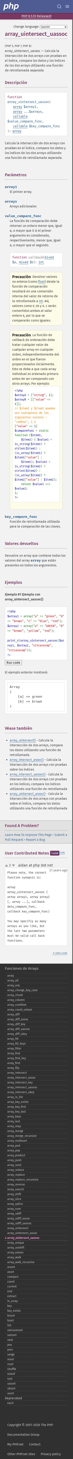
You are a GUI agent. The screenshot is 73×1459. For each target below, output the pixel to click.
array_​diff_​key (16, 1024)
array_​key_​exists (18, 1102)
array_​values (15, 1252)
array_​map (14, 1126)
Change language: (26, 27)
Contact (35, 1444)
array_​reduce (15, 1170)
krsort (11, 1315)
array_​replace (16, 1175)
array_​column (16, 1000)
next (10, 1340)
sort (9, 1378)
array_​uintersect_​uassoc (23, 1238)
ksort (10, 1320)
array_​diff (13, 1014)
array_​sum (14, 1209)
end (9, 1291)
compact (12, 1276)
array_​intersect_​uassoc (22, 1087)
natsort (12, 1335)
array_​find (13, 1053)
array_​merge (15, 1131)
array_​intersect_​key (20, 1082)
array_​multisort (17, 1141)
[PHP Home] (11, 6)
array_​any (13, 985)
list (9, 1325)
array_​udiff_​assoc (18, 1218)
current (12, 1286)
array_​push (14, 1160)
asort (10, 1272)
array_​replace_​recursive (22, 1179)
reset (10, 1359)
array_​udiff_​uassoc (19, 1223)
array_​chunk (15, 995)
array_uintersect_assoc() (27, 794)
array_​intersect (17, 1073)
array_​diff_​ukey (17, 1034)
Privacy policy (51, 1454)
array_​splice (15, 1204)
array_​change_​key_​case (22, 990)
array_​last (13, 1121)
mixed (49, 257)
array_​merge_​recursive (22, 1136)
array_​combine (16, 1005)
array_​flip (13, 1068)
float (41, 282)
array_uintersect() (23, 740)
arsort (11, 1267)
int (41, 262)
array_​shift (14, 1194)
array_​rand (14, 1165)
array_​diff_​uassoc (18, 1029)
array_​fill (12, 1039)
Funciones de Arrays (21, 968)
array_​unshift (15, 1247)
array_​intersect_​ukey (20, 1092)
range (11, 1354)
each (10, 1403)
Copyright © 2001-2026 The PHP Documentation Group (30, 1430)
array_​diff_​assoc (17, 1019)
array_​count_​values (19, 1009)
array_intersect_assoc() (27, 760)
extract (11, 1296)
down (13, 865)
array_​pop (13, 1150)
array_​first (13, 1063)
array (17, 107)
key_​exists (14, 1310)
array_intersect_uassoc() (27, 774)
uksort (11, 1388)
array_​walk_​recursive (20, 1262)
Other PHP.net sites (21, 1454)
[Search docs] (59, 6)
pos (9, 1344)
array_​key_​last (16, 1111)
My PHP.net (15, 1444)
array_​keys (14, 1116)
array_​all (12, 980)
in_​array (12, 1301)
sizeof (11, 1374)
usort (10, 1393)
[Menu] (67, 6)
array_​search (15, 1189)
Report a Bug (35, 840)
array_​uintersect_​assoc (22, 1233)
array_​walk (14, 1257)
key (9, 1306)
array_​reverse (16, 1184)
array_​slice (14, 1199)
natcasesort (15, 1330)
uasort (11, 1383)
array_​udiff (14, 1213)
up (7, 865)
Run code (13, 663)
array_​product (16, 1155)
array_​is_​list (15, 1097)
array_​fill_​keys (16, 1043)
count (11, 1281)
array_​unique (15, 1243)
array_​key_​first (16, 1107)
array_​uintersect (17, 1228)
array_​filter (14, 1048)
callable (20, 116)
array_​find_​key (16, 1058)
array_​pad (13, 1145)
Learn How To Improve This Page (28, 835)
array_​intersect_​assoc (21, 1077)
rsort (10, 1364)
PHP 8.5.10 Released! (36, 16)
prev (10, 1349)
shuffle (11, 1369)
